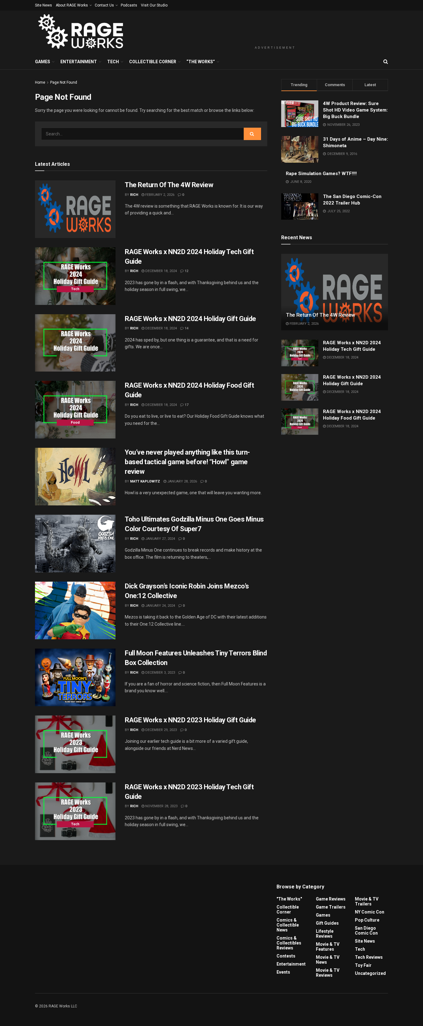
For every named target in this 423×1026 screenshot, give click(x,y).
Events (283, 972)
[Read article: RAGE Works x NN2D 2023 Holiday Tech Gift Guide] (75, 811)
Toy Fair (363, 965)
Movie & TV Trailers (366, 901)
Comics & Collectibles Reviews (289, 943)
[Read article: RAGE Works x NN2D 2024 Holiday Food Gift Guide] (75, 409)
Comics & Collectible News (288, 925)
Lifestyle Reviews (325, 934)
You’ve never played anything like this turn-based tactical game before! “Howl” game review (187, 461)
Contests (286, 955)
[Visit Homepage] (81, 32)
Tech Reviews (369, 957)
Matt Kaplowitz (145, 481)
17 (186, 405)
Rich (134, 195)
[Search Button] (385, 61)
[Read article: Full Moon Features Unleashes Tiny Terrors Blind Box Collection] (75, 677)
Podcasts (129, 5)
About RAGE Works (72, 5)
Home (40, 82)
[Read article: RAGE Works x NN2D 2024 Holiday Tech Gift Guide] (75, 276)
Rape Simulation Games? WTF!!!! (321, 173)
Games (42, 61)
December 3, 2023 (159, 673)
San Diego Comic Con (366, 931)
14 (186, 328)
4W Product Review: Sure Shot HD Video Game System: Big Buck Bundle (355, 110)
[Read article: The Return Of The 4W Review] (75, 209)
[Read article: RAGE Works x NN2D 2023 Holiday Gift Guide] (75, 744)
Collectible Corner (152, 61)
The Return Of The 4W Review (169, 185)
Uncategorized (370, 973)
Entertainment (78, 61)
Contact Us (104, 5)
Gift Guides (327, 923)
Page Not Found (63, 82)
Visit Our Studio (154, 5)
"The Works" (289, 898)
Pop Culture (367, 920)
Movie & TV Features (327, 947)
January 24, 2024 (159, 606)
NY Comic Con (369, 911)
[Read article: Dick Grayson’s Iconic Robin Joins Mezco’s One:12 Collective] (75, 610)
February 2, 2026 (159, 195)
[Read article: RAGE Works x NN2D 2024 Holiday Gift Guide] (75, 343)
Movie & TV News (327, 960)
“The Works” (200, 61)
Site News (43, 5)
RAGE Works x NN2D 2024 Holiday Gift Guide (190, 319)
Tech (113, 61)
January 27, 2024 (159, 539)
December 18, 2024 (160, 271)
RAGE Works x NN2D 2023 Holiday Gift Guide (190, 720)
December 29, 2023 (160, 730)
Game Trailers (331, 907)
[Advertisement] (275, 27)
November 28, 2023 (160, 806)
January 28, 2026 (181, 481)
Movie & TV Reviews (327, 973)
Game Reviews (331, 898)
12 (186, 271)
